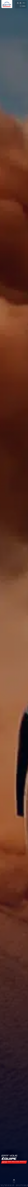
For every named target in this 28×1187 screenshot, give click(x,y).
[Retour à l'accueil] (6, 4)
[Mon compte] (18, 3)
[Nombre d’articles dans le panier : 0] (20, 3)
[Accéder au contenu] (14, 1181)
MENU (23, 6)
